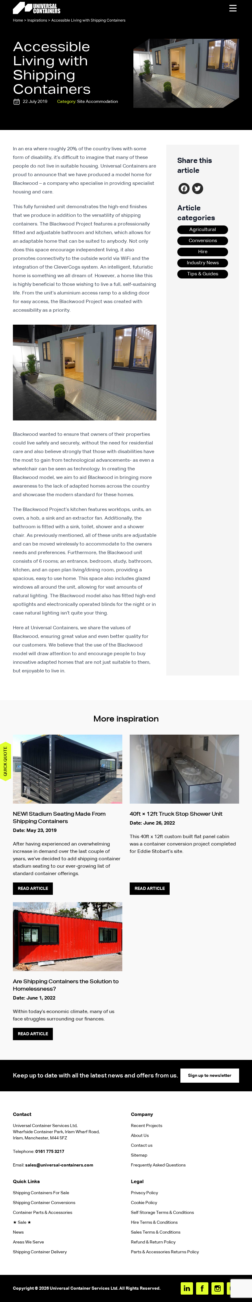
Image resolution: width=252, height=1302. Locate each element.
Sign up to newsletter (209, 1075)
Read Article (33, 888)
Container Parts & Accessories (42, 1213)
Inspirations (37, 20)
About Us (140, 1136)
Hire (202, 251)
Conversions (203, 240)
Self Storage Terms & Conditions (162, 1213)
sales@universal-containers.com (59, 1165)
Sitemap (139, 1155)
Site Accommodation (97, 101)
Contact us (141, 1145)
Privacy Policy (144, 1193)
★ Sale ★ (22, 1222)
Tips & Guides (202, 274)
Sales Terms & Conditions (155, 1232)
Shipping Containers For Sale (41, 1193)
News (18, 1232)
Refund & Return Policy (153, 1242)
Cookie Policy (144, 1203)
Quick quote (5, 761)
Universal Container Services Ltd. (84, 1288)
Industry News (203, 263)
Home (18, 20)
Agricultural (202, 229)
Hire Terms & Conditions (154, 1222)
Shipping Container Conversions (44, 1203)
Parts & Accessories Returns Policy (165, 1252)
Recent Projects (146, 1126)
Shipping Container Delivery (40, 1252)
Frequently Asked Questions (158, 1165)
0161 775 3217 (49, 1152)
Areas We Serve (28, 1242)
